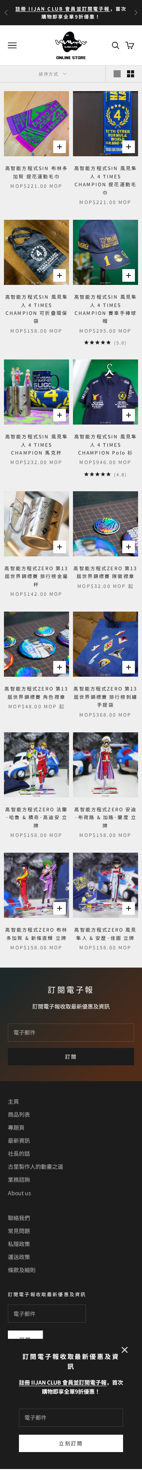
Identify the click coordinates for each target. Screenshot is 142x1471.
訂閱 (71, 1056)
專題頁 (16, 1127)
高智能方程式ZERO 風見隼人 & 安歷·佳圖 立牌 (105, 933)
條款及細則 (22, 1270)
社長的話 (19, 1153)
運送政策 (19, 1257)
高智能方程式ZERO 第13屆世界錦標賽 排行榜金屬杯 (36, 576)
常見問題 (19, 1231)
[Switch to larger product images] (117, 74)
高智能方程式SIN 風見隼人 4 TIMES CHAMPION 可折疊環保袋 (36, 308)
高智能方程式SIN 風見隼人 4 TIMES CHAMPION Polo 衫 (105, 444)
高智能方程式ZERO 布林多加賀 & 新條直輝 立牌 (36, 933)
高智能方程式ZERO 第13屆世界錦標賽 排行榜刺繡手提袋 (105, 696)
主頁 (13, 1101)
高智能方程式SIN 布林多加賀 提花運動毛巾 (36, 172)
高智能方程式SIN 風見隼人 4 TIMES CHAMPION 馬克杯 (36, 444)
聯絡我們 (19, 1218)
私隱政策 (19, 1244)
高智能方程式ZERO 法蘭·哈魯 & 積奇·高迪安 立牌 (36, 817)
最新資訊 (19, 1140)
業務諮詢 (19, 1179)
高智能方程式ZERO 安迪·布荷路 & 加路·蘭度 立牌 (105, 817)
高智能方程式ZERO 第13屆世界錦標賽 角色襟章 (36, 692)
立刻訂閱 (71, 1443)
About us (19, 1193)
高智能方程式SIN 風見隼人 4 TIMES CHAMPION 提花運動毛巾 (105, 180)
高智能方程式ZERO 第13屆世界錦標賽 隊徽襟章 (105, 572)
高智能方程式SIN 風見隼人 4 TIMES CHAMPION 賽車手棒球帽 (105, 308)
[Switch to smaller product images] (130, 74)
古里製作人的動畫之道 (35, 1166)
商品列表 (19, 1114)
